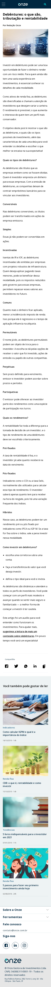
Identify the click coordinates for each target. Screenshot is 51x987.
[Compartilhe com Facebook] (6, 666)
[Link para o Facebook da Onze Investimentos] (6, 945)
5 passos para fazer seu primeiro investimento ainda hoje (21, 887)
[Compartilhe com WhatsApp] (25, 666)
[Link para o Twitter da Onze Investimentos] (15, 945)
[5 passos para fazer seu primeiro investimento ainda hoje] (25, 863)
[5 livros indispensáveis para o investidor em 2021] (25, 812)
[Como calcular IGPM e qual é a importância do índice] (25, 710)
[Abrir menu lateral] (3, 4)
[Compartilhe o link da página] (44, 666)
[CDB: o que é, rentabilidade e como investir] (25, 761)
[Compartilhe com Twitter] (16, 666)
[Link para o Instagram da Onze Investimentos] (24, 945)
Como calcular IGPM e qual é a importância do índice (19, 733)
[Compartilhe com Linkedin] (35, 666)
